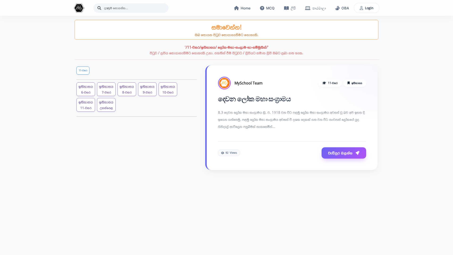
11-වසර (83, 70)
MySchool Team (249, 82)
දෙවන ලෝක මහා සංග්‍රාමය (254, 98)
